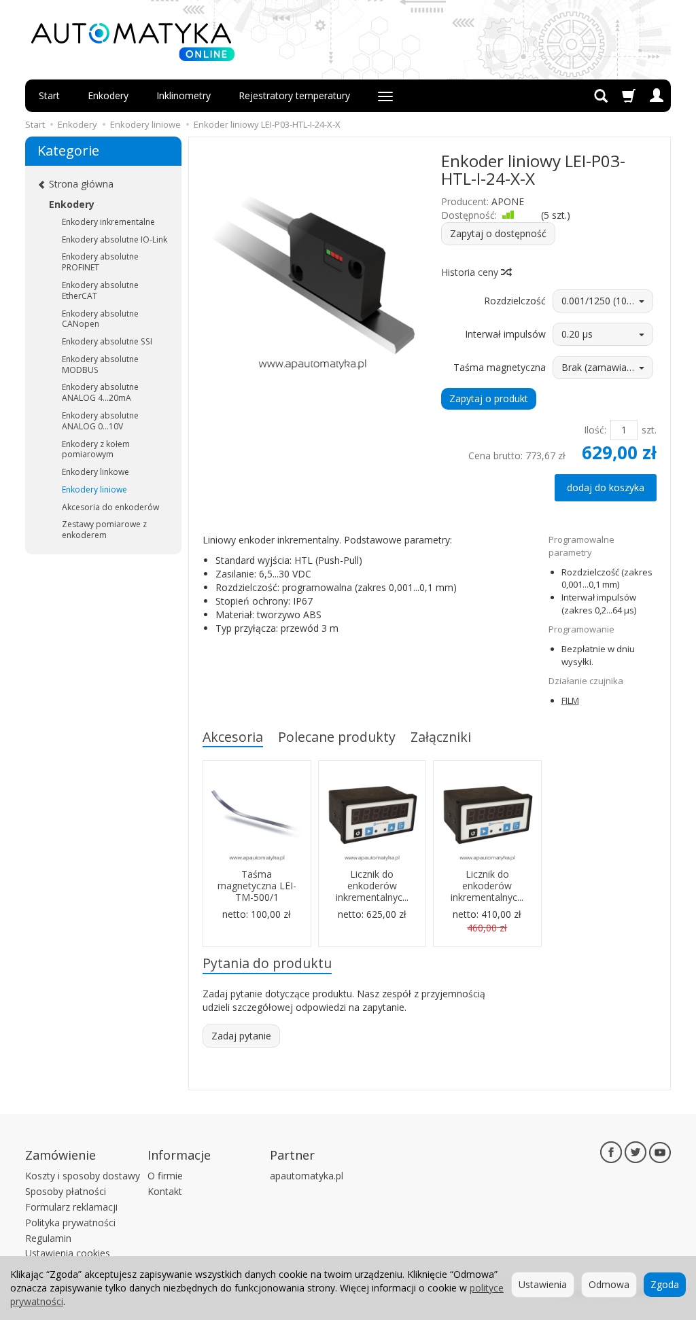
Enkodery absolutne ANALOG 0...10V (100, 421)
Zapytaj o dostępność (498, 233)
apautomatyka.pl (306, 1175)
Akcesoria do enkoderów (110, 507)
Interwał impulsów (505, 333)
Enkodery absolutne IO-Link (114, 239)
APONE (507, 201)
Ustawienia (543, 1284)
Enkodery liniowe (94, 489)
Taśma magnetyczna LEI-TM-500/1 (257, 886)
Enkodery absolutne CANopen (100, 319)
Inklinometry (183, 95)
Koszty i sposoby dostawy (82, 1175)
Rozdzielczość (515, 300)
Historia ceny (471, 272)
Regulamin (48, 1238)
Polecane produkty (337, 737)
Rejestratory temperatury (294, 95)
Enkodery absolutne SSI (107, 341)
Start (49, 95)
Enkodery (108, 95)
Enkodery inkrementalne (108, 222)
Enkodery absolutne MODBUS (100, 364)
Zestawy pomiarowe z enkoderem (104, 529)
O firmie (165, 1175)
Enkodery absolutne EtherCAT (100, 290)
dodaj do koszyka (605, 487)
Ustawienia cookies (67, 1253)
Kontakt (164, 1191)
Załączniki (441, 737)
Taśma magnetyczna (499, 367)
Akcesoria (233, 737)
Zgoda (664, 1284)
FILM (570, 700)
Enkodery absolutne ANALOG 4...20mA (100, 392)
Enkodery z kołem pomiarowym (96, 449)
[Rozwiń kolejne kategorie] (385, 95)
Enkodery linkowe (95, 472)
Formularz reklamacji (71, 1206)
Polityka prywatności (70, 1222)
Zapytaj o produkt (488, 398)
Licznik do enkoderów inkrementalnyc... (372, 886)
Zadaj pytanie (241, 1035)
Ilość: (595, 429)
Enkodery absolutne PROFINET (100, 262)
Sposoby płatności (65, 1191)
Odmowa (609, 1284)
